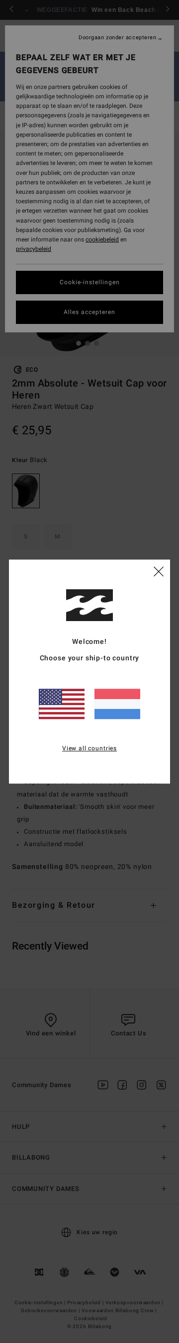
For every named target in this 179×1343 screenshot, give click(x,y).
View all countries (89, 748)
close (159, 571)
